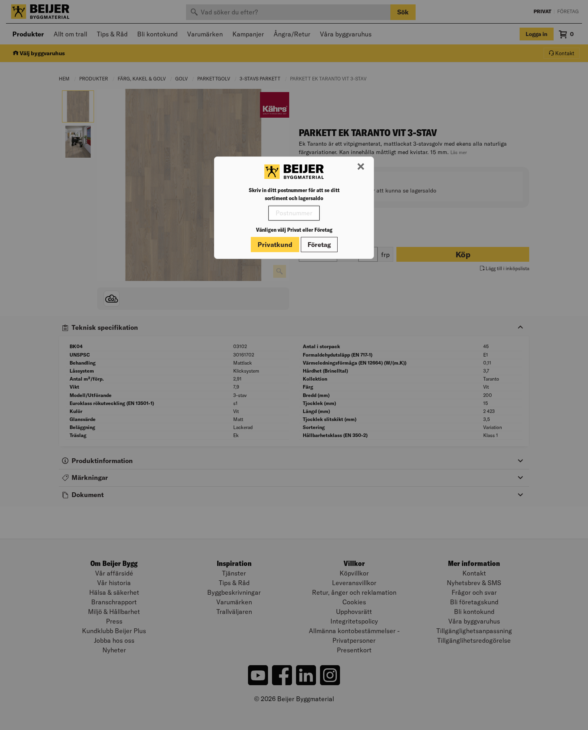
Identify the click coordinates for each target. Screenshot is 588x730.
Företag (319, 245)
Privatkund (275, 245)
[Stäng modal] (360, 167)
